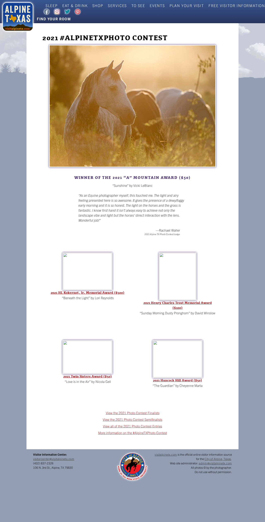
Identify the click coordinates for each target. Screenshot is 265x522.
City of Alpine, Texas (218, 459)
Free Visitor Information (236, 5)
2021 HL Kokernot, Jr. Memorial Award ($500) (87, 293)
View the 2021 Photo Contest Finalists (132, 413)
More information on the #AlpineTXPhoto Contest (132, 433)
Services (117, 5)
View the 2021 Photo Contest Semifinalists (132, 419)
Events (157, 5)
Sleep (52, 5)
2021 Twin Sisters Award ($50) (87, 376)
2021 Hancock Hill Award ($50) (177, 380)
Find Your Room (54, 19)
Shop (97, 5)
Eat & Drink (75, 5)
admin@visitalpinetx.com (215, 463)
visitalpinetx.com (166, 454)
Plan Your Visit (187, 5)
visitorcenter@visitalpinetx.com (53, 459)
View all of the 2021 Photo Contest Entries (132, 426)
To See (138, 5)
